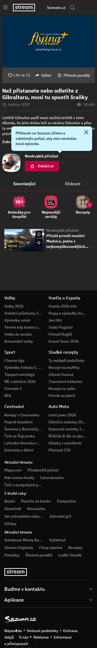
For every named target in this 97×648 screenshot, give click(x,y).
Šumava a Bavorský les (24, 429)
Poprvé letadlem (18, 422)
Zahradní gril (60, 516)
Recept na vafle (61, 388)
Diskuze (73, 183)
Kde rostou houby (19, 477)
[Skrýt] (86, 132)
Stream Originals (18, 547)
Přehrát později (77, 75)
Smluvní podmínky (42, 630)
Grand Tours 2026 (63, 341)
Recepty (75, 547)
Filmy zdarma (50, 547)
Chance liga (14, 360)
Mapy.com (13, 470)
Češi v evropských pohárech (28, 484)
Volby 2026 (13, 306)
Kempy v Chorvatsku (21, 415)
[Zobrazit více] (48, 588)
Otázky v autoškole (64, 443)
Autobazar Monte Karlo (24, 540)
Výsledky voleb (17, 320)
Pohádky (11, 555)
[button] (48, 41)
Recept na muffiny (63, 367)
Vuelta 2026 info (62, 306)
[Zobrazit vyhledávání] (72, 7)
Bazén (9, 501)
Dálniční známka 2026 (67, 422)
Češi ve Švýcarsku (19, 436)
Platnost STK (59, 450)
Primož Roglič (60, 334)
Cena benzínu (52, 477)
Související (24, 183)
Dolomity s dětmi (18, 450)
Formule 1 (13, 388)
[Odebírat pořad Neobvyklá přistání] (39, 242)
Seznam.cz (56, 7)
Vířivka (10, 523)
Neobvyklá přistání (62, 230)
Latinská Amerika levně (24, 443)
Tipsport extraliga (19, 374)
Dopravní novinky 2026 (68, 429)
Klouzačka (36, 508)
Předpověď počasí (42, 470)
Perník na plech (61, 395)
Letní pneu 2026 (62, 415)
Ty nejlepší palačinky (66, 360)
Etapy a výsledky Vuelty (68, 313)
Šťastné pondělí (38, 555)
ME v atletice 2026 (20, 381)
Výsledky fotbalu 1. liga (24, 367)
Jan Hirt (55, 320)
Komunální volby (18, 341)
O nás (24, 637)
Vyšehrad (57, 540)
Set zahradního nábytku (24, 516)
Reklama (41, 637)
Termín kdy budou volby (24, 327)
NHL (8, 395)
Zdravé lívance (61, 374)
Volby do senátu (18, 334)
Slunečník (12, 508)
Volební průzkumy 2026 (24, 313)
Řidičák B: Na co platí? (67, 436)
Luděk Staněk (70, 555)
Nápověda (13, 630)
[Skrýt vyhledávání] (44, 7)
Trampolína (66, 501)
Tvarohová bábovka (65, 381)
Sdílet (46, 75)
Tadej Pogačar (60, 327)
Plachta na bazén (36, 501)
